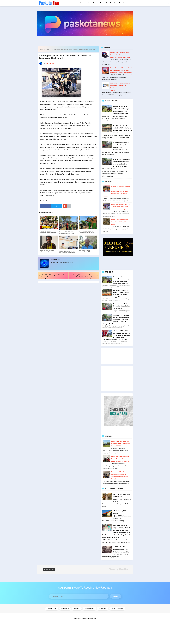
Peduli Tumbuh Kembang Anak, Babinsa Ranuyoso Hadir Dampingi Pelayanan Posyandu (120, 459)
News (47, 49)
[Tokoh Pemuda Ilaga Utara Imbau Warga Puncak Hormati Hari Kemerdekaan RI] (49, 242)
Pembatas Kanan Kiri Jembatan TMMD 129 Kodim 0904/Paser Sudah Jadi (48, 232)
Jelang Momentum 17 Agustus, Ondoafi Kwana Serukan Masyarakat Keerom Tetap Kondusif (87, 252)
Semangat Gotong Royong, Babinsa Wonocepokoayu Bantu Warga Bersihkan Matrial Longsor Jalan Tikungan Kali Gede (116, 164)
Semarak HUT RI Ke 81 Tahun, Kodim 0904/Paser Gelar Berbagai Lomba (67, 233)
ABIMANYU (55, 260)
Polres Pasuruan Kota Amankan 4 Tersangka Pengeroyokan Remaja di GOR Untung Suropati (120, 206)
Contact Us (65, 608)
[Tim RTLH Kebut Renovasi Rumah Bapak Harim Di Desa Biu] (88, 222)
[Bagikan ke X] (56, 206)
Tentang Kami (51, 608)
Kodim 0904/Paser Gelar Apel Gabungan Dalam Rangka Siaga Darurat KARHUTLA (120, 443)
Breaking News (49, 569)
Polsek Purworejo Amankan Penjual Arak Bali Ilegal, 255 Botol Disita (121, 222)
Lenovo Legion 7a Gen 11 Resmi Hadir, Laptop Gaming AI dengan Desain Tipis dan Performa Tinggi (120, 55)
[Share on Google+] (65, 206)
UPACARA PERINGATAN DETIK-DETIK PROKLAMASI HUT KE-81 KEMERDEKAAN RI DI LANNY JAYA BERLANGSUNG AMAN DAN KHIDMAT (116, 335)
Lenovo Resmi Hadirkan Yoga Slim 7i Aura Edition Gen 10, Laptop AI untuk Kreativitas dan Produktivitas (121, 70)
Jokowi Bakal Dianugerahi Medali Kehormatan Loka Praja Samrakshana (52, 277)
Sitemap (76, 608)
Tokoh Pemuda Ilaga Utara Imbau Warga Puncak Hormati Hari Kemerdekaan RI (48, 252)
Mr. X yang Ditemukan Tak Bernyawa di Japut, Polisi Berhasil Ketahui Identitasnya (83, 277)
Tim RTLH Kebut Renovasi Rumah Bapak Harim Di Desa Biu (87, 232)
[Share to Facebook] (45, 206)
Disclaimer (102, 608)
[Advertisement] (117, 356)
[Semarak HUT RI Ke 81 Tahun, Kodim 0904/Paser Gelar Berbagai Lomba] (68, 223)
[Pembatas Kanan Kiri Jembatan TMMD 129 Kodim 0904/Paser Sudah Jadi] (49, 222)
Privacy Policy (89, 608)
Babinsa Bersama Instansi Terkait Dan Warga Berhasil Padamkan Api (121, 145)
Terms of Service (117, 608)
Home (41, 49)
